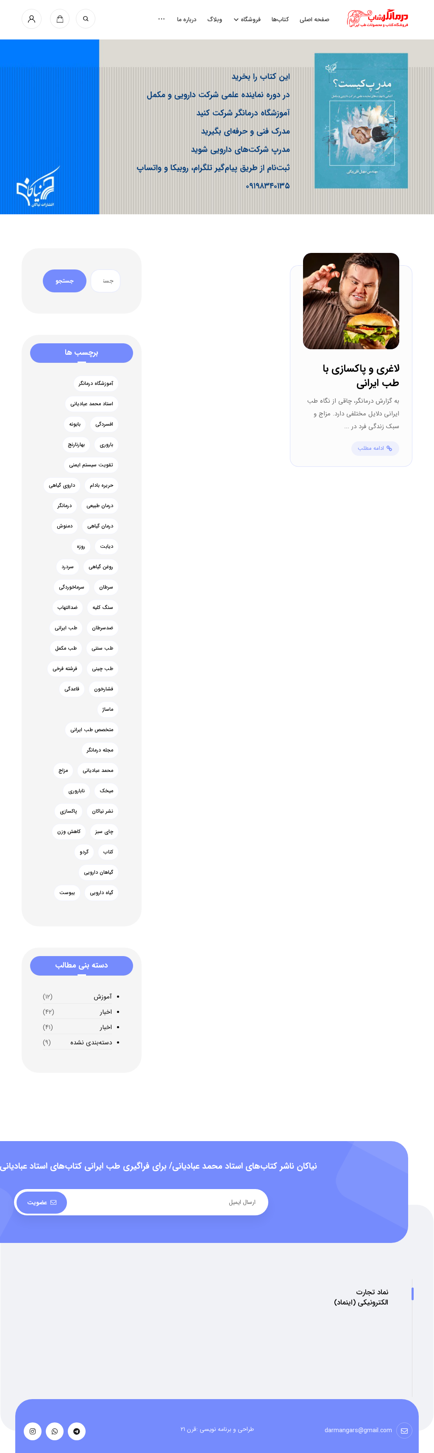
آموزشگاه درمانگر (96, 383)
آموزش (103, 997)
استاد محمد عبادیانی (91, 404)
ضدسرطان (102, 628)
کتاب (108, 852)
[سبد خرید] (60, 18)
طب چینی (102, 669)
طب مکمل (66, 648)
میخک (106, 791)
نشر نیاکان (102, 811)
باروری (106, 444)
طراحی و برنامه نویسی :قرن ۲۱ (217, 1429)
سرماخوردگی (71, 587)
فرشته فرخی (65, 669)
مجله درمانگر (100, 750)
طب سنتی (102, 648)
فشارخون (103, 689)
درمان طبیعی (99, 506)
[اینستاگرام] (33, 1431)
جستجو (65, 281)
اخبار (106, 1012)
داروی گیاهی (62, 485)
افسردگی (104, 424)
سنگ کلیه (102, 607)
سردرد (67, 567)
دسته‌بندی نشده (91, 1043)
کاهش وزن (69, 831)
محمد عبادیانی (98, 770)
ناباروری (76, 791)
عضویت (37, 1202)
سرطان (106, 587)
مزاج (63, 770)
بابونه (75, 424)
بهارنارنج (76, 444)
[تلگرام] (77, 1431)
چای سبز (104, 831)
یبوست (67, 893)
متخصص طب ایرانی (91, 730)
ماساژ (108, 709)
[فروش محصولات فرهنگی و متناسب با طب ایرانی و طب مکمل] (379, 17)
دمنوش (64, 526)
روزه (81, 546)
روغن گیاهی (101, 567)
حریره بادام (101, 485)
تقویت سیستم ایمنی (91, 465)
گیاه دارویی (101, 893)
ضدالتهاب (68, 607)
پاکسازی (68, 811)
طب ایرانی (66, 628)
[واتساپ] (55, 1431)
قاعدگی (71, 689)
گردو (84, 852)
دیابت (106, 546)
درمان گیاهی (100, 526)
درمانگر (65, 506)
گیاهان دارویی (98, 872)
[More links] (161, 19)
